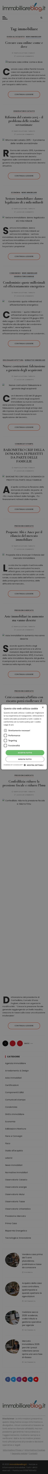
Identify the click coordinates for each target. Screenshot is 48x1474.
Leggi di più (9, 725)
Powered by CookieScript (13, 765)
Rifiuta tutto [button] (24, 759)
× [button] (43, 707)
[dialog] (24, 737)
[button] (33, 765)
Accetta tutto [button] (25, 753)
